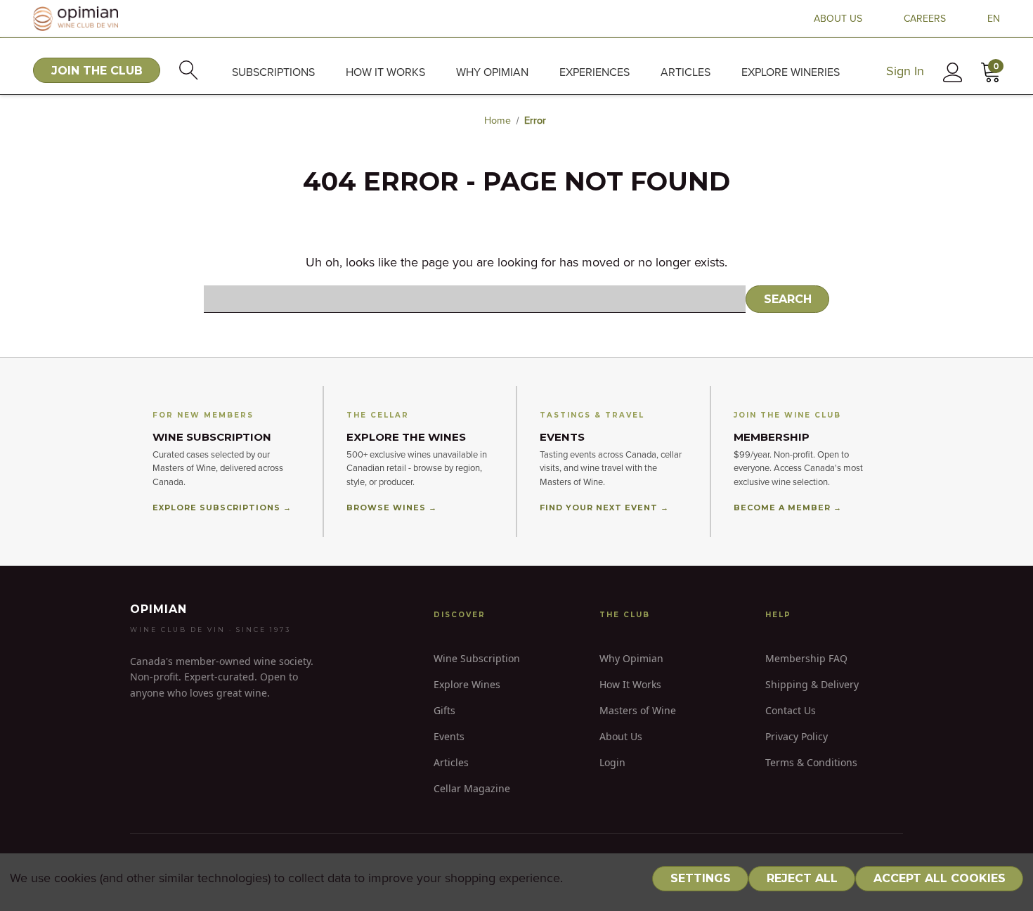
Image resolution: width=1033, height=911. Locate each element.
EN (993, 19)
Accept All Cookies (939, 878)
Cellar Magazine (472, 788)
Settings (700, 878)
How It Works (630, 684)
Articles (685, 72)
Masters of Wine (637, 710)
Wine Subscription (477, 658)
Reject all (802, 878)
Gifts (444, 710)
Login (612, 762)
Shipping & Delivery (812, 684)
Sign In (905, 71)
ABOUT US (838, 19)
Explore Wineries (790, 72)
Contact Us (790, 710)
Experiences (594, 72)
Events (449, 736)
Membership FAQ (806, 658)
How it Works (385, 72)
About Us (620, 736)
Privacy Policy (796, 736)
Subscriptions (273, 72)
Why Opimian (492, 72)
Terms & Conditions (811, 762)
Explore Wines (467, 684)
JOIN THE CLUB (97, 70)
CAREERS (925, 19)
